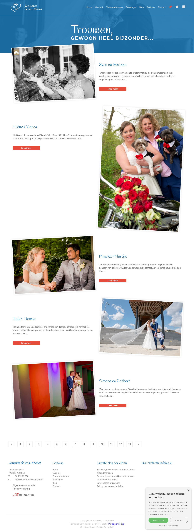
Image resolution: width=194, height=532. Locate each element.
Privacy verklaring (21, 489)
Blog (141, 7)
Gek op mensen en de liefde (110, 486)
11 (111, 444)
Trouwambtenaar (114, 7)
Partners (151, 7)
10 (102, 444)
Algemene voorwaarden (24, 485)
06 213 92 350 (21, 476)
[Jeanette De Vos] (30, 7)
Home (89, 7)
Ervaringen (131, 7)
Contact (162, 7)
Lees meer (113, 89)
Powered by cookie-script (168, 526)
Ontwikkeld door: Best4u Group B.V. (97, 527)
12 (120, 444)
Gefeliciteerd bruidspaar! (108, 483)
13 (129, 444)
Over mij (99, 7)
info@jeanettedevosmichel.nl (29, 479)
